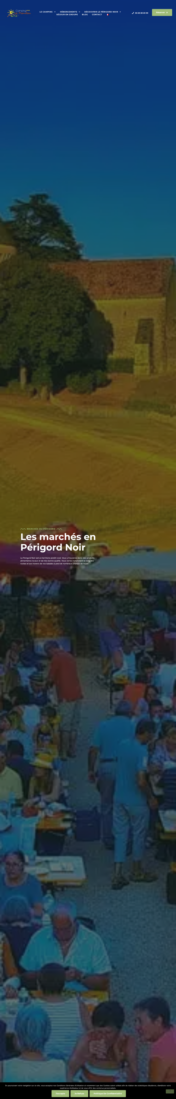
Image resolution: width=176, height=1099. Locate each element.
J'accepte (60, 1093)
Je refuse (79, 1093)
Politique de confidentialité (108, 1093)
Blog (85, 14)
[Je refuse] (170, 1091)
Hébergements (68, 12)
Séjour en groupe (67, 14)
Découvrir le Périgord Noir (101, 12)
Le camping (46, 12)
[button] (162, 12)
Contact (97, 14)
